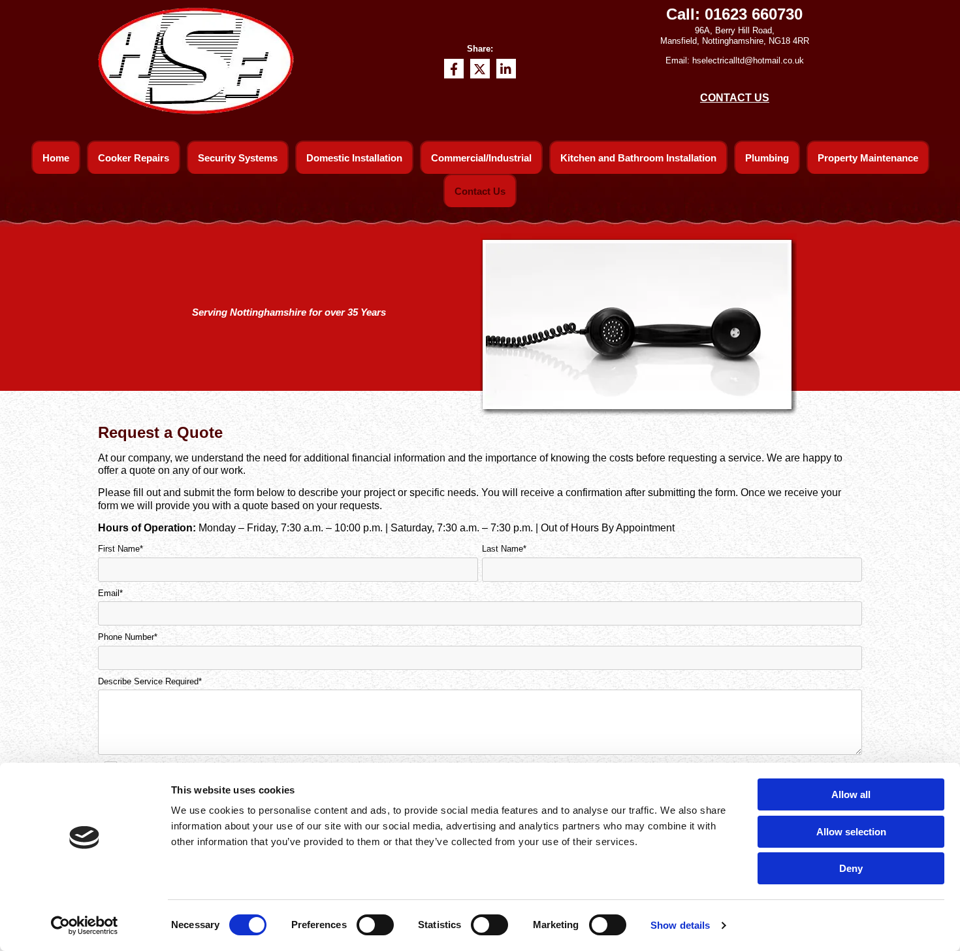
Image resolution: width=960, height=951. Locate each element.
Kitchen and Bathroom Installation (638, 157)
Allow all (851, 794)
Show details (680, 925)
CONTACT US (734, 97)
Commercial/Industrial (481, 157)
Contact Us (480, 191)
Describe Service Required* (150, 681)
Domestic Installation (354, 157)
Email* (110, 593)
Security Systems (238, 157)
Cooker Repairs (133, 157)
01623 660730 (754, 14)
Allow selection (851, 831)
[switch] (375, 924)
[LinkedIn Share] (506, 68)
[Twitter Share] (480, 68)
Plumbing (767, 157)
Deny (851, 868)
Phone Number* (127, 637)
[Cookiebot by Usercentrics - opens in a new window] (84, 925)
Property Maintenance (868, 157)
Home (55, 157)
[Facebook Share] (454, 68)
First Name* (120, 549)
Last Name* (504, 549)
